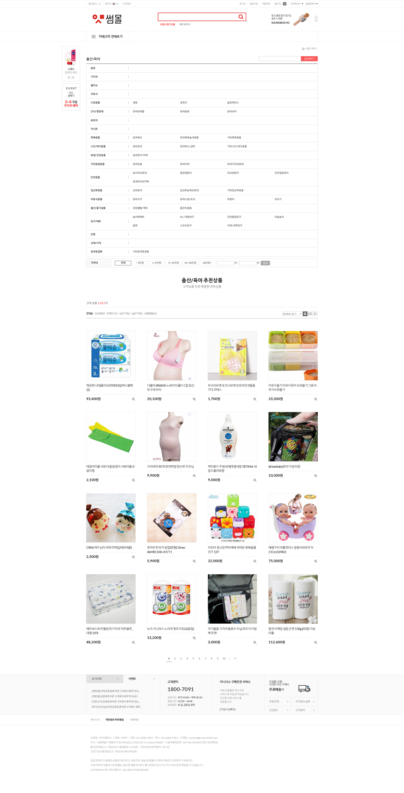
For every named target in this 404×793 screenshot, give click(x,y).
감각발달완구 (234, 216)
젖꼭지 (183, 102)
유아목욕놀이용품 (189, 137)
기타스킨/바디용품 (237, 146)
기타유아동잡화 (141, 251)
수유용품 (95, 102)
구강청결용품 (98, 164)
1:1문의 (273, 710)
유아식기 (137, 199)
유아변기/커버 (140, 155)
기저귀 (94, 76)
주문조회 (266, 3)
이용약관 (134, 719)
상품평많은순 (150, 313)
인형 (93, 234)
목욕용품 (95, 137)
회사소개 (95, 719)
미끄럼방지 (233, 172)
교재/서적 (96, 243)
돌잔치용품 (186, 208)
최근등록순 (99, 313)
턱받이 (230, 199)
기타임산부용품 (235, 190)
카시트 (94, 128)
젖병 (135, 102)
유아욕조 (137, 137)
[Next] (73, 77)
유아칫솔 (137, 164)
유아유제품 (138, 111)
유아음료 (184, 111)
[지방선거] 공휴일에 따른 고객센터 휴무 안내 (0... (116, 701)
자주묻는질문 (302, 701)
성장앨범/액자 (140, 208)
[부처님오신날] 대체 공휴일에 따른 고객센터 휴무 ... (117, 706)
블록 (135, 225)
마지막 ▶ (235, 658)
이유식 (94, 94)
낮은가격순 (124, 313)
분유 (93, 68)
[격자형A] (305, 313)
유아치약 (184, 164)
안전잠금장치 (281, 172)
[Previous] (69, 77)
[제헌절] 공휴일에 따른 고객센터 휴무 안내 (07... (115, 696)
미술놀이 (279, 216)
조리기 (278, 199)
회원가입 (254, 3)
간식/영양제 (97, 111)
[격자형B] (310, 313)
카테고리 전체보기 (110, 36)
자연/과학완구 (234, 225)
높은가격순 (137, 313)
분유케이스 (233, 102)
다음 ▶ (229, 658)
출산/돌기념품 (98, 208)
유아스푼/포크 (187, 199)
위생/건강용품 (98, 155)
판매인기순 (112, 313)
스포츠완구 (186, 225)
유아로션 (137, 146)
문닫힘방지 (186, 172)
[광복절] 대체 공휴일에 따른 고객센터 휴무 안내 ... (116, 691)
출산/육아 (312, 48)
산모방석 (137, 190)
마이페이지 (296, 3)
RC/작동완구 (187, 216)
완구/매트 (96, 221)
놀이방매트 (138, 216)
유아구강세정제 (235, 164)
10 (223, 658)
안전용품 (95, 177)
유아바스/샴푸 (187, 146)
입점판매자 (310, 3)
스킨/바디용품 (98, 146)
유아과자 (232, 111)
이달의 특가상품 (167, 24)
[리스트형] (315, 313)
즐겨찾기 (93, 3)
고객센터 (126, 3)
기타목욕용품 (234, 137)
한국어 (108, 3)
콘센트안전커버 (141, 181)
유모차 (94, 120)
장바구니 (279, 3)
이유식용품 (96, 199)
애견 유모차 (184, 24)
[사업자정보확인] (209, 742)
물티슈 (94, 85)
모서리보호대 (140, 172)
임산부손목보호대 (189, 190)
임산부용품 (96, 190)
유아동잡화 (96, 251)
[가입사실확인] (227, 709)
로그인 (242, 3)
